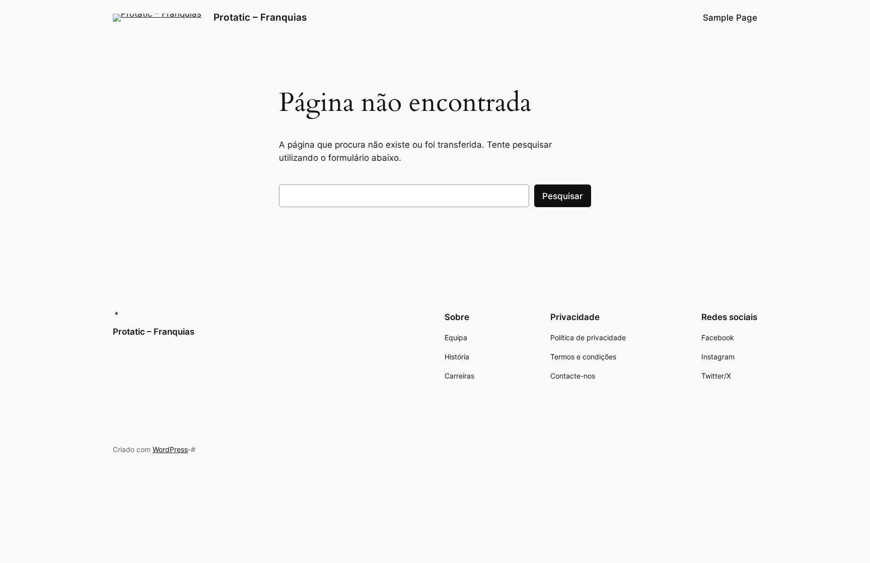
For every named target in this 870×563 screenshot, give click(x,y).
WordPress (170, 449)
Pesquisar (562, 196)
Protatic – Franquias (260, 17)
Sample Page (730, 18)
